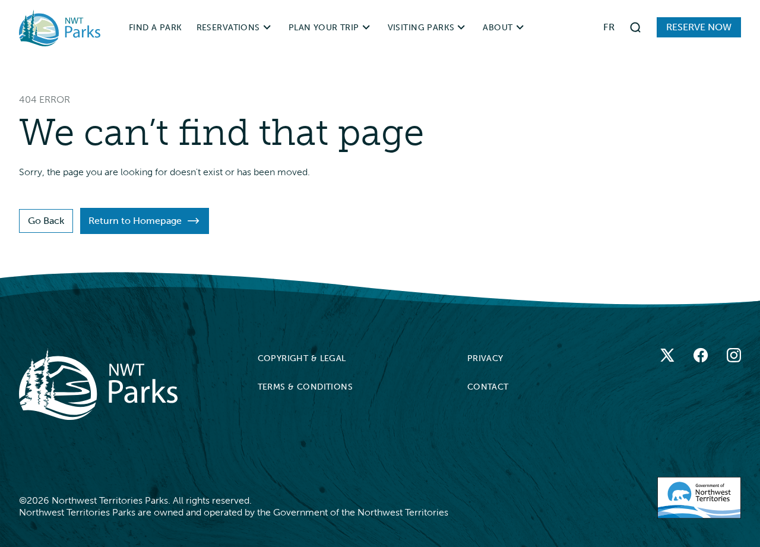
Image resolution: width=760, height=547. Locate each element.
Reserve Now (699, 27)
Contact (488, 387)
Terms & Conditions (305, 387)
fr (609, 27)
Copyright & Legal (302, 358)
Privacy (485, 358)
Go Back (46, 220)
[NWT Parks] (98, 384)
